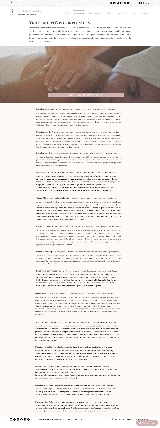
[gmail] (111, 3)
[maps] (118, 3)
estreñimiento (53, 312)
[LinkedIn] (128, 3)
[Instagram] (125, 3)
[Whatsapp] (114, 3)
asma (116, 312)
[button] (11, 3)
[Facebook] (121, 3)
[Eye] (112, 419)
